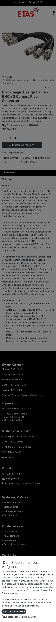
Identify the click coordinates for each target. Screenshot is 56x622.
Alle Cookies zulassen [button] (14, 611)
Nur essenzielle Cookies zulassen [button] (19, 616)
